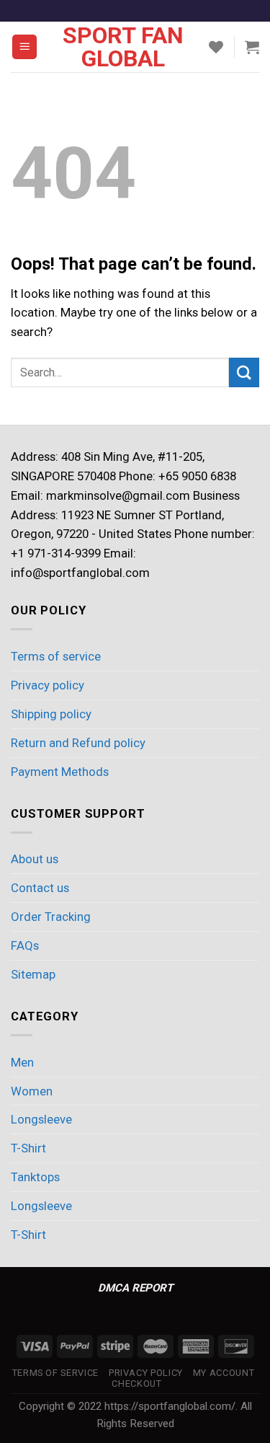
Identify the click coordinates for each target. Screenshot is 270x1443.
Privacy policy (47, 685)
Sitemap (33, 974)
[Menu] (24, 47)
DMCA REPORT (135, 1287)
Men (22, 1062)
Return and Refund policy (78, 743)
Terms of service (56, 656)
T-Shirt (28, 1148)
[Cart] (252, 47)
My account (223, 1372)
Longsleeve (41, 1119)
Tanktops (35, 1177)
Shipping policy (51, 714)
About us (34, 859)
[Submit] (244, 372)
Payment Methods (60, 771)
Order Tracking (51, 916)
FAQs (25, 945)
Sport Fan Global (123, 47)
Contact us (40, 888)
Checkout (136, 1383)
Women (32, 1091)
